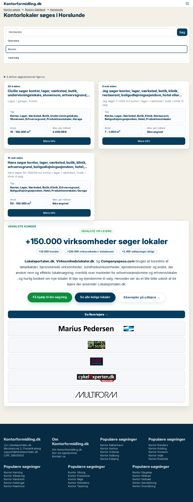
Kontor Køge (75, 479)
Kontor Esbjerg (109, 458)
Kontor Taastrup (78, 486)
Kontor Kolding (158, 448)
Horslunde (56, 9)
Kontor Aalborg (109, 455)
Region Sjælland (35, 9)
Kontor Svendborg (143, 486)
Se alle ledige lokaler (95, 297)
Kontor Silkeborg (14, 475)
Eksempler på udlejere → (142, 297)
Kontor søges (12, 9)
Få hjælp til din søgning (50, 297)
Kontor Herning (13, 472)
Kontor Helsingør (14, 482)
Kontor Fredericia (79, 475)
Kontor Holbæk (141, 479)
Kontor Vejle (156, 455)
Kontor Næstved (14, 486)
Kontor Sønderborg (144, 482)
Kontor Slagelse (142, 472)
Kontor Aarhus (109, 448)
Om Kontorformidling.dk (67, 449)
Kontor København (111, 445)
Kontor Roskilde (158, 458)
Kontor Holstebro (78, 482)
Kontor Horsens (158, 451)
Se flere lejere (96, 314)
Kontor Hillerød (141, 475)
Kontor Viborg (76, 472)
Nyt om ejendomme (64, 453)
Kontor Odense (109, 451)
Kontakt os (58, 456)
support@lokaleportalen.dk (21, 451)
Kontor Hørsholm (14, 479)
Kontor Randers (158, 445)
